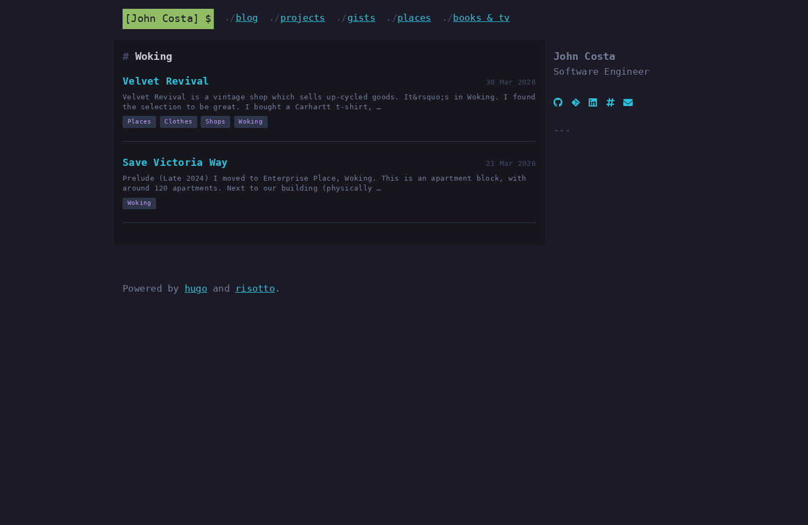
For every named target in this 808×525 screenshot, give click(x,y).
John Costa (162, 18)
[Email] (628, 102)
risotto (255, 288)
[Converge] (610, 102)
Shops (215, 121)
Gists (361, 17)
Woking (251, 121)
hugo (196, 288)
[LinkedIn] (593, 102)
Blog (247, 17)
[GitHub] (558, 102)
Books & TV (481, 17)
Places (414, 17)
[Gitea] (576, 102)
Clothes (178, 121)
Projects (302, 17)
